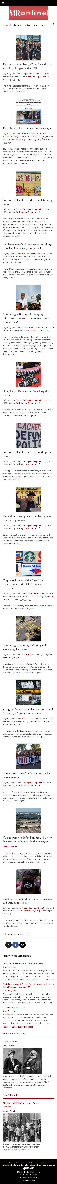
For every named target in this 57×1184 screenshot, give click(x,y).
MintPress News (35, 721)
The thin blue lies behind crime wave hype (27, 128)
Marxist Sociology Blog (25, 911)
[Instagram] (22, 945)
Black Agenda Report (25, 212)
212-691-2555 (30, 1180)
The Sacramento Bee (35, 259)
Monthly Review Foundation (28, 1172)
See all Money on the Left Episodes (18, 1027)
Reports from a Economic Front (36, 330)
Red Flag (9, 657)
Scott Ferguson (9, 967)
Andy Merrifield (9, 1045)
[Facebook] (15, 945)
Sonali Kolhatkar (10, 846)
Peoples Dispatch (35, 76)
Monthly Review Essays (14, 1033)
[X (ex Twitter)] (8, 945)
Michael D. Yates (10, 1111)
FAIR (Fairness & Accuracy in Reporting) (20, 139)
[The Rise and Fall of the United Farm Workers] (22, 1127)
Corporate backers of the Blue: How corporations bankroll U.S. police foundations (23, 584)
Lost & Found (10, 1095)
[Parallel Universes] (22, 1061)
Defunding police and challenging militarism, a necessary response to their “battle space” (26, 318)
